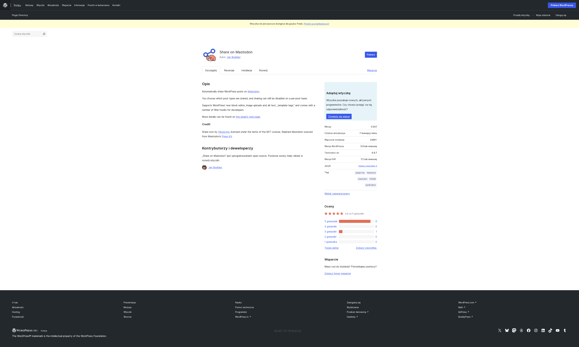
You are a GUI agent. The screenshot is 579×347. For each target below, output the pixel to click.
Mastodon (253, 91)
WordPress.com (467, 302)
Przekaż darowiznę (358, 312)
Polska (44, 331)
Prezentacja (130, 302)
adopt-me (360, 173)
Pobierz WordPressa (562, 5)
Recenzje (229, 70)
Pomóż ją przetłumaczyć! (316, 23)
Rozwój (263, 70)
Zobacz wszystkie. (366, 247)
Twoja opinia (331, 247)
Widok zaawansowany (337, 193)
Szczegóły (211, 70)
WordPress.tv (243, 317)
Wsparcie (372, 70)
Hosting (16, 312)
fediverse (371, 173)
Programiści (241, 312)
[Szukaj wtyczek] (44, 34)
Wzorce (127, 317)
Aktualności (18, 307)
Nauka (238, 302)
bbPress (463, 312)
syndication (370, 185)
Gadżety (352, 317)
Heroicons (223, 131)
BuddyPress (465, 317)
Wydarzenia (353, 307)
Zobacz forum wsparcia (337, 273)
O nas (15, 302)
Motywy (128, 307)
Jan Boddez (233, 57)
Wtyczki (128, 312)
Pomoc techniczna (244, 307)
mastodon (362, 179)
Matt (461, 307)
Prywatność (18, 317)
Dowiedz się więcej (339, 116)
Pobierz (371, 54)
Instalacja (246, 70)
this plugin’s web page (248, 116)
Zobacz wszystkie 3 (367, 166)
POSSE (373, 179)
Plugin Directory (20, 15)
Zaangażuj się (354, 302)
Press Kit (227, 136)
